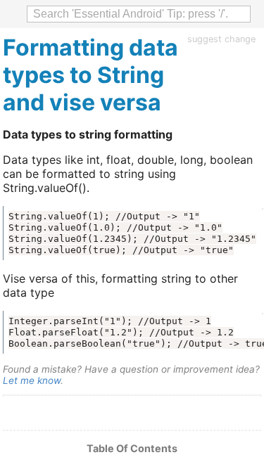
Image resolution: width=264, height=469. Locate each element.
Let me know (32, 380)
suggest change (221, 39)
